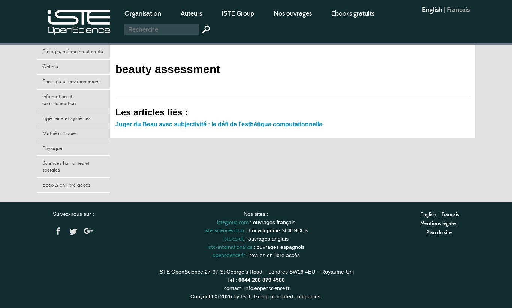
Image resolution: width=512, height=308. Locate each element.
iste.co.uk (233, 238)
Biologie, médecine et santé (72, 51)
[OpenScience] (79, 21)
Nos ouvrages (293, 13)
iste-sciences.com (224, 230)
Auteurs (191, 13)
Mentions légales (438, 223)
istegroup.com (233, 222)
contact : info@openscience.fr (256, 288)
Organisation (142, 13)
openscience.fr (229, 255)
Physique (52, 148)
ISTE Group (238, 13)
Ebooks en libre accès (66, 185)
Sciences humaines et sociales (66, 167)
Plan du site (439, 232)
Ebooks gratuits (352, 13)
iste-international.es (230, 247)
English (433, 10)
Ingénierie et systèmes (66, 118)
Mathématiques (59, 133)
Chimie (50, 66)
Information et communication (59, 100)
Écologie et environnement (71, 81)
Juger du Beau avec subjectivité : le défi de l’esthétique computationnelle (218, 124)
